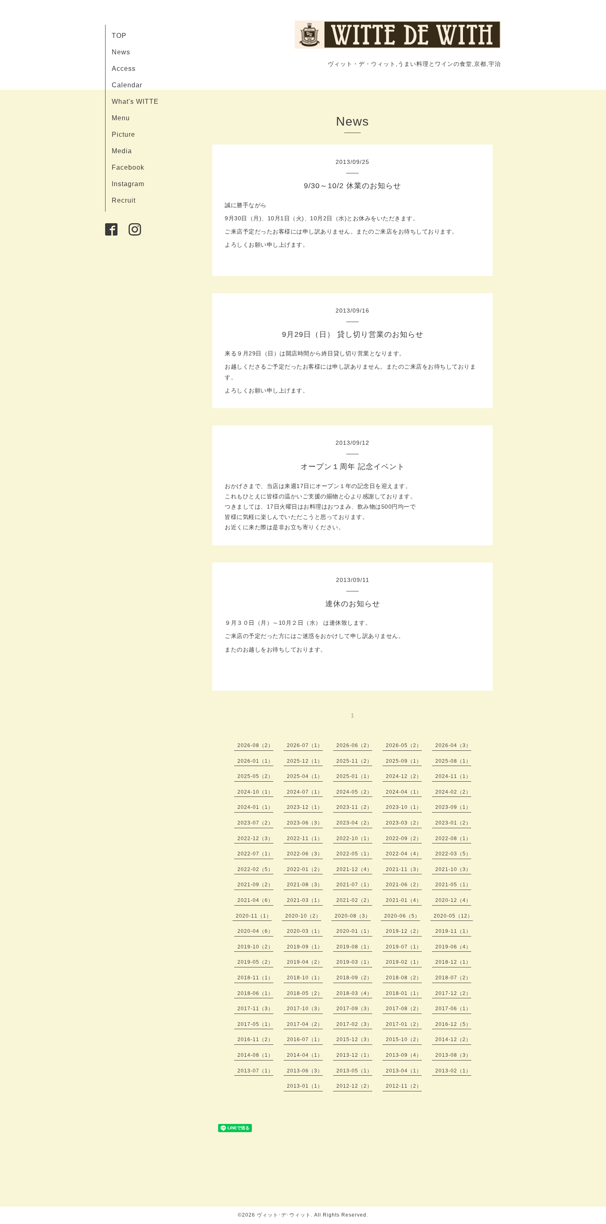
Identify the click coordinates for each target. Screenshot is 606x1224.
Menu (121, 117)
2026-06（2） (354, 745)
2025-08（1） (453, 761)
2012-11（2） (404, 1086)
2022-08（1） (453, 838)
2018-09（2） (354, 978)
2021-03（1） (305, 900)
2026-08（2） (255, 745)
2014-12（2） (453, 1039)
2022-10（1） (354, 838)
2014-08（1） (255, 1055)
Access (124, 68)
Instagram (128, 183)
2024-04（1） (404, 792)
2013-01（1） (305, 1086)
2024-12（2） (404, 776)
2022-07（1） (255, 854)
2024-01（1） (255, 807)
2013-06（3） (305, 1071)
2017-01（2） (404, 1024)
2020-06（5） (402, 916)
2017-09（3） (354, 1008)
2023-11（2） (354, 807)
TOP (119, 35)
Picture (123, 134)
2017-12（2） (453, 993)
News (121, 52)
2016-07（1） (305, 1039)
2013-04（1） (404, 1071)
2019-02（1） (404, 962)
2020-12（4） (453, 900)
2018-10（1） (305, 978)
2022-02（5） (255, 869)
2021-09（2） (255, 885)
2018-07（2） (453, 978)
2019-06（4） (453, 947)
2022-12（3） (255, 838)
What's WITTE (135, 101)
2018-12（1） (453, 962)
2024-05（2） (354, 792)
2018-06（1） (255, 993)
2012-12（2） (354, 1086)
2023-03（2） (404, 823)
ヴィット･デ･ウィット (284, 1215)
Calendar (127, 85)
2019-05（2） (255, 962)
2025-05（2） (255, 776)
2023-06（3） (305, 823)
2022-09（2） (404, 838)
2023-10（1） (404, 807)
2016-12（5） (453, 1024)
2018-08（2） (404, 978)
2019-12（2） (404, 931)
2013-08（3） (453, 1055)
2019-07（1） (404, 947)
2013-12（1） (354, 1055)
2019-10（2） (255, 947)
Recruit (124, 200)
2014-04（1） (305, 1055)
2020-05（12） (453, 916)
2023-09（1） (453, 807)
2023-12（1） (305, 807)
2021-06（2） (404, 885)
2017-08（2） (404, 1008)
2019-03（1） (354, 962)
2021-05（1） (453, 885)
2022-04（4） (404, 854)
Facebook (128, 167)
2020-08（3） (353, 916)
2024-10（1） (255, 792)
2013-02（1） (453, 1071)
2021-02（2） (354, 900)
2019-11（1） (453, 931)
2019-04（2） (305, 962)
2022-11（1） (305, 838)
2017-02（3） (354, 1024)
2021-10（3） (453, 869)
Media (122, 150)
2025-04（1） (305, 776)
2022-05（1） (354, 854)
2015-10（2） (404, 1039)
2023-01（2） (453, 823)
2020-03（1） (305, 931)
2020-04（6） (255, 931)
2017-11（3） (255, 1008)
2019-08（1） (354, 947)
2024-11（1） (453, 776)
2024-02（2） (453, 792)
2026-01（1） (255, 761)
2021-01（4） (404, 900)
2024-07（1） (305, 792)
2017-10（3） (305, 1008)
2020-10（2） (303, 916)
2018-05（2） (305, 993)
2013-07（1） (255, 1071)
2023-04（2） (354, 823)
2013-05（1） (354, 1071)
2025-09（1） (404, 761)
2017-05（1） (255, 1024)
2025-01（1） (354, 776)
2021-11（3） (404, 869)
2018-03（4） (354, 993)
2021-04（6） (255, 900)
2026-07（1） (305, 745)
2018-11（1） (255, 978)
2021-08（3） (305, 885)
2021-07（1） (354, 885)
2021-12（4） (354, 869)
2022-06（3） (305, 854)
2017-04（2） (305, 1024)
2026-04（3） (453, 745)
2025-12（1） (305, 761)
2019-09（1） (305, 947)
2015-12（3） (354, 1039)
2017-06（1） (453, 1008)
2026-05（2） (404, 745)
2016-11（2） (255, 1039)
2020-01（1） (354, 931)
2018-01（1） (404, 993)
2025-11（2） (354, 761)
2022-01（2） (305, 869)
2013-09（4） (404, 1055)
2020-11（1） (254, 916)
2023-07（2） (255, 823)
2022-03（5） (453, 854)
